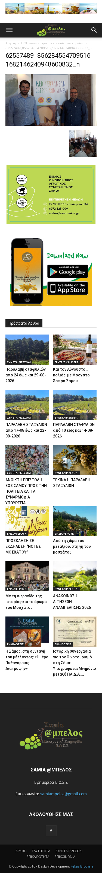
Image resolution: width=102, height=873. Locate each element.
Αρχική (10, 43)
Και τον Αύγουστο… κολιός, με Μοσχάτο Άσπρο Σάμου (71, 375)
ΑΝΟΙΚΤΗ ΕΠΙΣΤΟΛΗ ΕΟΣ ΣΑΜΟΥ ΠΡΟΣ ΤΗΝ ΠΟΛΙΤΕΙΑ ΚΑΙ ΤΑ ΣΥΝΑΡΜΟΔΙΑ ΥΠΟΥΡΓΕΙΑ (26, 491)
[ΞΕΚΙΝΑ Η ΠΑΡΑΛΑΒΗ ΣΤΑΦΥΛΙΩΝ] (75, 460)
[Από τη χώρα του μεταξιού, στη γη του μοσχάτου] (75, 521)
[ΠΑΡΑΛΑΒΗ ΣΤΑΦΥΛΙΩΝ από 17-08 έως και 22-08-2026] (27, 405)
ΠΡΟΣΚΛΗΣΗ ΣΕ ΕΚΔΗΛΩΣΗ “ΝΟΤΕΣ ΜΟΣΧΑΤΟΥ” (23, 546)
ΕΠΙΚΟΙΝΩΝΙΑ (65, 856)
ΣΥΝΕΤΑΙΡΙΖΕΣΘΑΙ (19, 362)
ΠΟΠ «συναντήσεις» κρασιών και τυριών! (52, 43)
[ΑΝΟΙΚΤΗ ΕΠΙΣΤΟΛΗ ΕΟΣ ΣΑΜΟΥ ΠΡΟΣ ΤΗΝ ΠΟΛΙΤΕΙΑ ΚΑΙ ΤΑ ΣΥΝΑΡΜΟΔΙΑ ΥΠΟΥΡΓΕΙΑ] (27, 460)
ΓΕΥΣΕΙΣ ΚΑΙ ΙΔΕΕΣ (66, 362)
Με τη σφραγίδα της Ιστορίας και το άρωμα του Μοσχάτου (26, 602)
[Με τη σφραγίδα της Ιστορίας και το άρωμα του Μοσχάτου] (27, 576)
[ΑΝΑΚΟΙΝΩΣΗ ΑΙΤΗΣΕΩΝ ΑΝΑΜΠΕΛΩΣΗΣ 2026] (75, 576)
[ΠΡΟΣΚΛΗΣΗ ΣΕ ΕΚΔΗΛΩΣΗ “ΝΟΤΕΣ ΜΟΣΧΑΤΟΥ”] (27, 521)
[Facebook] (51, 830)
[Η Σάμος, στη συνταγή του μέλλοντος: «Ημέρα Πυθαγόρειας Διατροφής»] (27, 631)
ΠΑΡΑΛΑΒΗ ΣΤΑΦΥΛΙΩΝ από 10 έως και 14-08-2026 (74, 430)
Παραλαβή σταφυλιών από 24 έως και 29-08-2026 (25, 375)
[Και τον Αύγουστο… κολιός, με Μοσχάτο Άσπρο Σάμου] (75, 350)
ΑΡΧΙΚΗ (21, 851)
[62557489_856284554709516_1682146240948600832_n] (51, 124)
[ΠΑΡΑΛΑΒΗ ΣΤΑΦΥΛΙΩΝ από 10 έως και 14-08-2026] (75, 405)
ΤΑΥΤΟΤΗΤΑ (41, 851)
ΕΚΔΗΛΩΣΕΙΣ (15, 644)
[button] (9, 30)
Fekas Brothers (82, 866)
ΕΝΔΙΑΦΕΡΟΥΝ (17, 533)
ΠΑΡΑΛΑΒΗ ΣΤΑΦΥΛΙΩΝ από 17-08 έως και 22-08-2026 (26, 430)
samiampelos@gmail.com (63, 793)
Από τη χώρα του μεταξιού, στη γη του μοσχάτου (72, 546)
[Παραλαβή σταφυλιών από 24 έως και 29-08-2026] (27, 350)
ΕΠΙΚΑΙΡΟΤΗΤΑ (38, 856)
